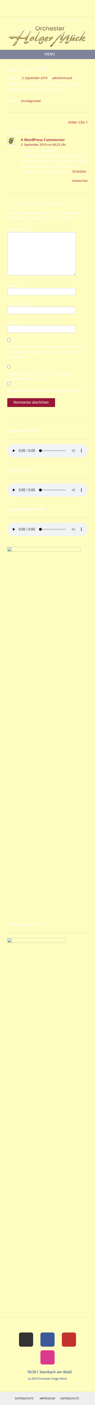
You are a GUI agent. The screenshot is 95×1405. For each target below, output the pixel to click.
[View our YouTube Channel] (49, 5)
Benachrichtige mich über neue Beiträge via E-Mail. (45, 393)
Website (13, 323)
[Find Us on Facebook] (43, 5)
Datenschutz (24, 1398)
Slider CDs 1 (78, 122)
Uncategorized (31, 101)
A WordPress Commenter (43, 139)
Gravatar (79, 171)
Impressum (47, 1398)
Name (13, 285)
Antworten (80, 181)
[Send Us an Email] (37, 5)
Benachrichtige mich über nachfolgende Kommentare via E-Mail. (40, 376)
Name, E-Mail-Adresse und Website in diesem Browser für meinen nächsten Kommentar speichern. (47, 351)
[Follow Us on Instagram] (54, 5)
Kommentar (18, 229)
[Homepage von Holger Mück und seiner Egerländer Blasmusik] (47, 33)
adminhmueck (62, 78)
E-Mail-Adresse (21, 304)
